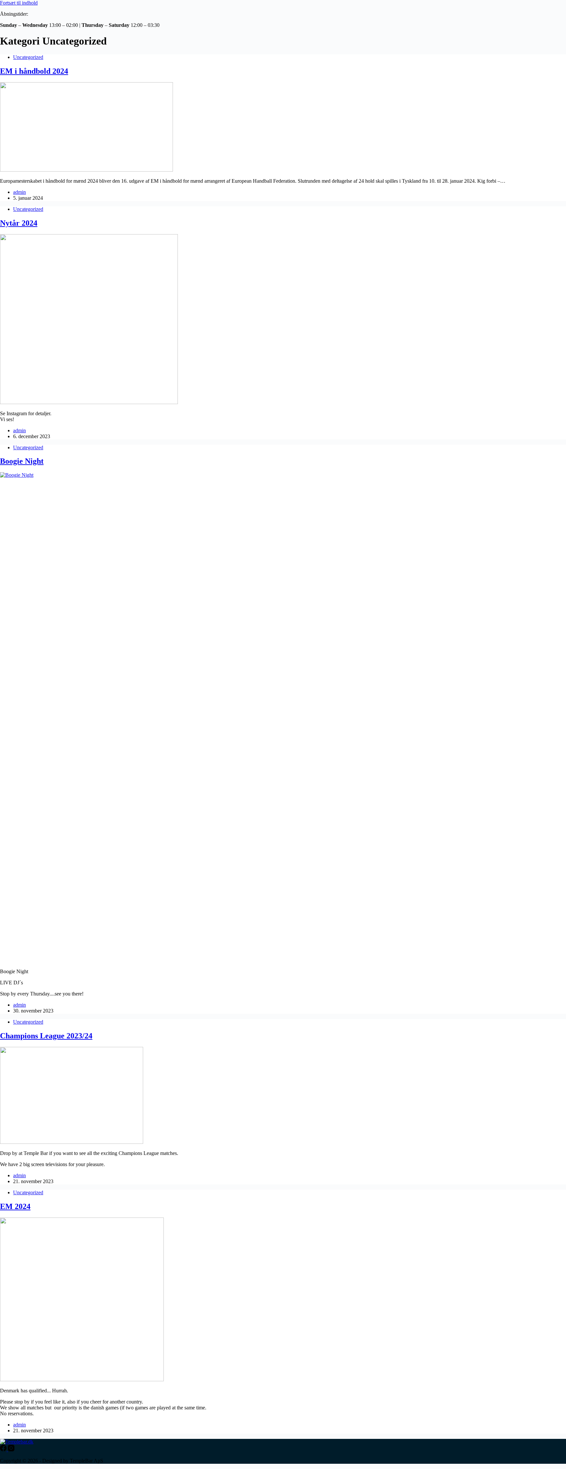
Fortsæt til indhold (19, 3)
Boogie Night (22, 461)
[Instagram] (11, 1449)
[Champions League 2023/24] (71, 1142)
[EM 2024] (82, 1379)
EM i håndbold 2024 (34, 71)
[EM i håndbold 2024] (86, 170)
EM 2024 (15, 1206)
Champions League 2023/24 (46, 1036)
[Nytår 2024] (89, 402)
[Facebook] (4, 1449)
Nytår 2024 (18, 223)
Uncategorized (28, 57)
